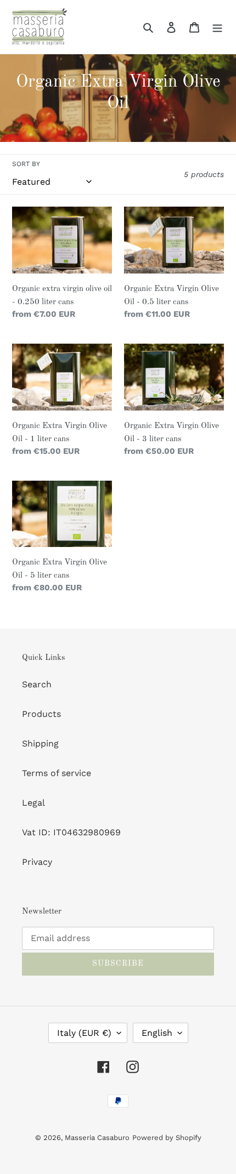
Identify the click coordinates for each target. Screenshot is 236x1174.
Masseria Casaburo (97, 1137)
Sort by (26, 164)
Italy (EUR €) (84, 1033)
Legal (33, 802)
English (157, 1033)
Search (37, 684)
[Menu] (217, 27)
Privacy (37, 862)
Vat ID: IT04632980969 (71, 832)
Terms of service (56, 773)
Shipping (40, 743)
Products (41, 714)
